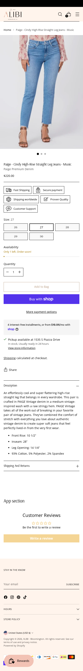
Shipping (10, 358)
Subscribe (72, 584)
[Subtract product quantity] (7, 272)
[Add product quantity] (19, 272)
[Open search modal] (60, 14)
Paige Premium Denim (19, 169)
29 (15, 236)
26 (15, 227)
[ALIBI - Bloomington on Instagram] (12, 597)
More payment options (41, 312)
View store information (21, 348)
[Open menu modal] (77, 14)
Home (7, 30)
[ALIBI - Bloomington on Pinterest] (19, 597)
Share (13, 370)
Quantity (9, 264)
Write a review (41, 538)
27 (41, 227)
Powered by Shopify (14, 645)
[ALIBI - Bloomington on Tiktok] (25, 597)
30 (41, 236)
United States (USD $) (19, 632)
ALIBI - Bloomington (33, 638)
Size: (9, 219)
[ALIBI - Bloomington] (13, 14)
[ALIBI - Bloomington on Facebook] (6, 597)
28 (67, 227)
